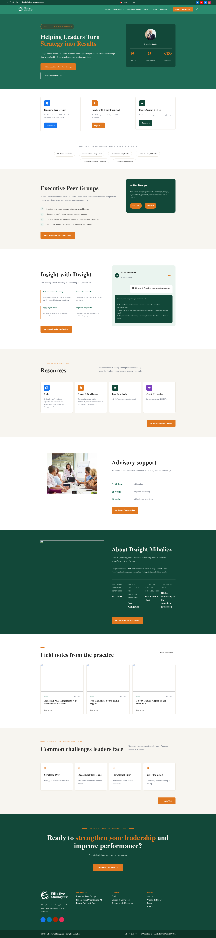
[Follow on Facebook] (43, 919)
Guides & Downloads (121, 899)
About (146, 9)
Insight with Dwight (134, 9)
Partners (150, 903)
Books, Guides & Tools (86, 903)
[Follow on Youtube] (55, 919)
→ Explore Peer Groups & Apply (57, 235)
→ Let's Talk (167, 800)
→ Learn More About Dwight (127, 620)
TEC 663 (150, 205)
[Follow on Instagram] (61, 919)
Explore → (51, 125)
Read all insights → (168, 652)
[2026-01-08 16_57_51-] (72, 542)
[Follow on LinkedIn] (49, 919)
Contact (150, 906)
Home (107, 9)
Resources (163, 9)
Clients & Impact (154, 899)
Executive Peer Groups (86, 896)
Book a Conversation (182, 9)
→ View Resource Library (161, 423)
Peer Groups (117, 9)
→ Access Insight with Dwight (56, 329)
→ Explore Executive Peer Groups (58, 66)
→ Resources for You (53, 75)
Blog (155, 9)
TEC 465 (135, 205)
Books (114, 896)
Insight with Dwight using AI (89, 899)
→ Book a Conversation (125, 510)
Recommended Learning (122, 903)
